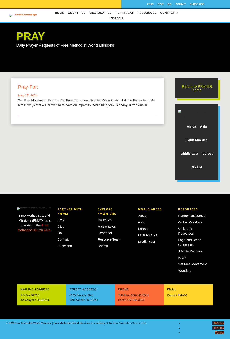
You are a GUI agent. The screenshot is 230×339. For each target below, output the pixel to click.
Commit (180, 4)
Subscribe (197, 4)
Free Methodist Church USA (129, 323)
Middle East (189, 154)
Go (169, 4)
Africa (191, 126)
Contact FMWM (177, 295)
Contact (167, 13)
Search (116, 18)
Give (161, 4)
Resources (146, 13)
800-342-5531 (140, 295)
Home (59, 13)
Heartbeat (124, 13)
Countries (77, 13)
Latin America (197, 140)
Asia (203, 126)
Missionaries (100, 13)
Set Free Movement (192, 264)
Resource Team (109, 239)
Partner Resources (191, 216)
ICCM (182, 258)
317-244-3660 (136, 300)
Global (197, 167)
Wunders (184, 270)
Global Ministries (190, 222)
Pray (150, 4)
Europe (207, 154)
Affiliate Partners (190, 251)
